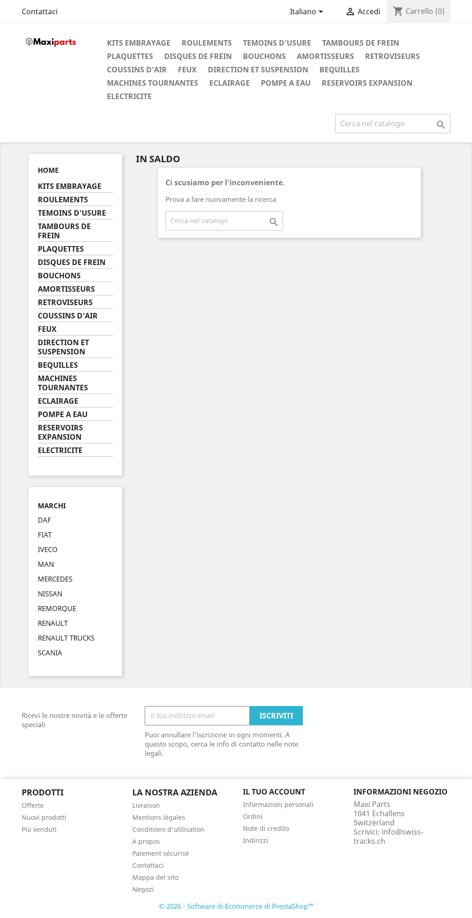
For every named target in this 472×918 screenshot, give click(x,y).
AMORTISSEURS (325, 56)
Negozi (143, 889)
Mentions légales (158, 817)
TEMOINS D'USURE (277, 43)
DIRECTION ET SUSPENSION (258, 70)
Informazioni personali (278, 804)
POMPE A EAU (286, 83)
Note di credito (266, 828)
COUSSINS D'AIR (137, 70)
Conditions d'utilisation (168, 829)
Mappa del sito (155, 877)
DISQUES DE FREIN (198, 56)
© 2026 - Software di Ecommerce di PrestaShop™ (236, 906)
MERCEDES (55, 578)
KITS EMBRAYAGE (139, 43)
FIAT (45, 534)
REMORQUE (57, 608)
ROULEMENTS (207, 43)
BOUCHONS (264, 56)
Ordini (253, 816)
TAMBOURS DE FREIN (360, 43)
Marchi (52, 506)
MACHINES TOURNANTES (152, 83)
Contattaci (40, 11)
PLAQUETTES (130, 56)
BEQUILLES (339, 70)
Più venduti (39, 829)
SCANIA (50, 652)
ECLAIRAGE (229, 83)
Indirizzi (255, 840)
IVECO (48, 549)
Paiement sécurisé (160, 853)
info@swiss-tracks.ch (388, 836)
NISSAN (50, 593)
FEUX (187, 70)
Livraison (146, 805)
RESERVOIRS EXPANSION (367, 83)
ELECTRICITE (129, 96)
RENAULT (53, 623)
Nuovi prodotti (44, 817)
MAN (46, 564)
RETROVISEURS (392, 56)
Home (48, 170)
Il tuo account (274, 792)
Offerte (33, 805)
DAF (44, 519)
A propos (146, 841)
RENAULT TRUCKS (66, 637)
